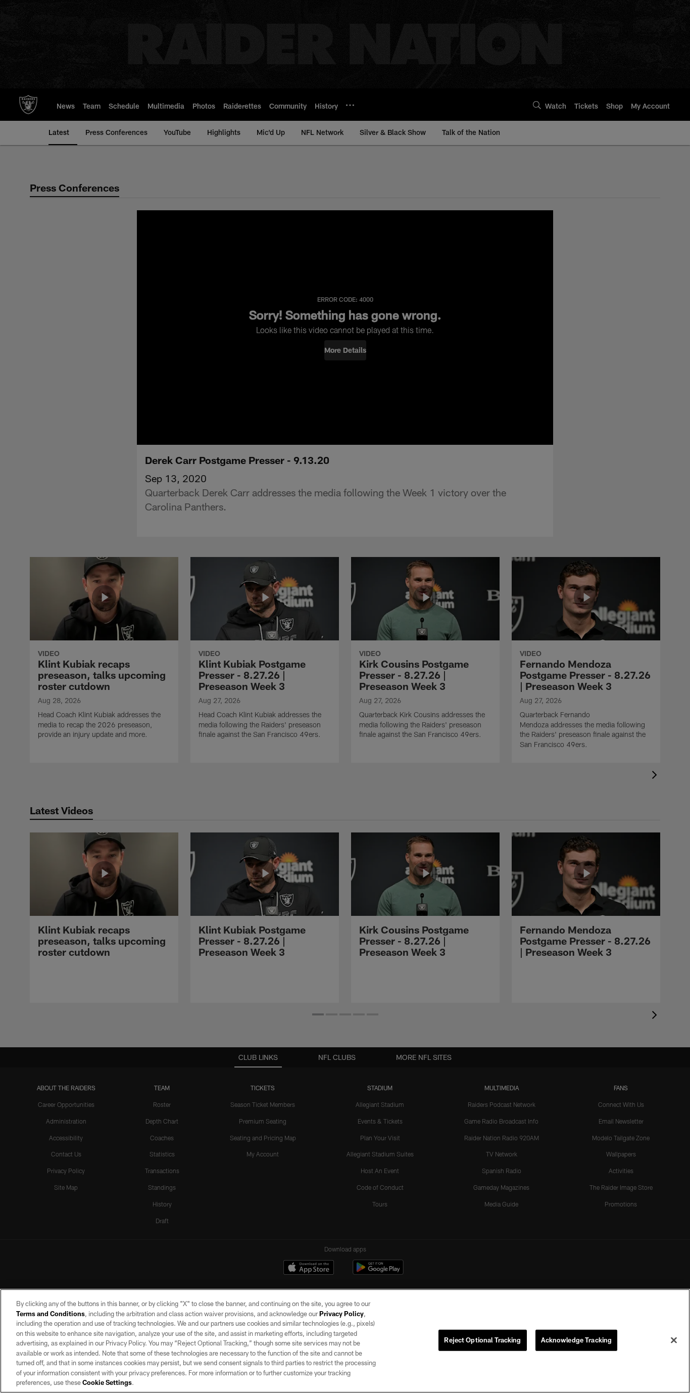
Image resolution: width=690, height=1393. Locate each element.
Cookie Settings (107, 1382)
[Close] (674, 1340)
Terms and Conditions (50, 1314)
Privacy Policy (341, 1314)
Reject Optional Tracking (482, 1340)
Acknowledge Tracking (576, 1340)
